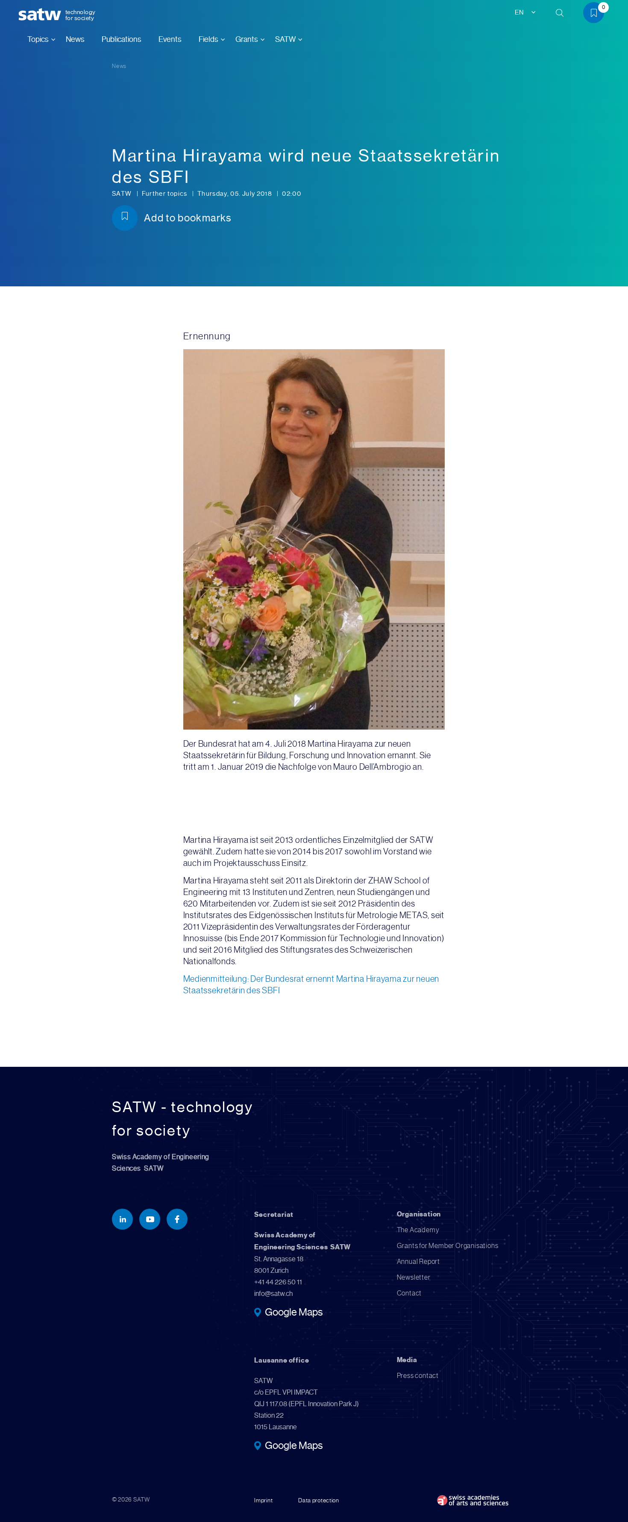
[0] (596, 14)
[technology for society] (41, 14)
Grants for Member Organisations (448, 1246)
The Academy (418, 1230)
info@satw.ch (273, 1293)
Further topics (165, 193)
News (75, 39)
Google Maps (294, 1313)
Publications (121, 39)
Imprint (263, 1500)
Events (170, 39)
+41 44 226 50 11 (278, 1282)
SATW (122, 193)
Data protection (318, 1500)
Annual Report (418, 1261)
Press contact (418, 1376)
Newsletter (414, 1277)
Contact (409, 1293)
